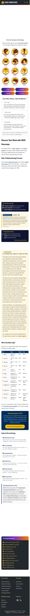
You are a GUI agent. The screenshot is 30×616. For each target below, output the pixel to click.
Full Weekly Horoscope (10, 547)
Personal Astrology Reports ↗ (15, 426)
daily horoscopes (13, 162)
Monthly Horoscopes (6, 586)
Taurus (5, 358)
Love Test (18, 586)
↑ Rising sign (7, 122)
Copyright (7, 611)
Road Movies (19, 588)
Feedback (3, 606)
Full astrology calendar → (21, 240)
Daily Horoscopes (5, 581)
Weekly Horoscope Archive (11, 560)
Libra (4, 377)
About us (3, 600)
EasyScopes (18, 581)
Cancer (5, 366)
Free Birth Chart (8, 549)
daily (14, 148)
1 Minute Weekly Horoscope (11, 544)
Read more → (6, 226)
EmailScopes (4, 602)
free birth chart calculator (10, 406)
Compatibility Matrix (9, 558)
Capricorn (6, 390)
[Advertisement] (15, 21)
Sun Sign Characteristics (10, 556)
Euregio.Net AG (13, 611)
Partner (22, 93)
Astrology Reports (9, 565)
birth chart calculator (8, 134)
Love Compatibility (9, 551)
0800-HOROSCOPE (11, 2)
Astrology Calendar (9, 563)
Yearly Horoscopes (5, 588)
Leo (4, 370)
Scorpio (5, 381)
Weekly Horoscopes (5, 584)
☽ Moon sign (7, 112)
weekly (17, 148)
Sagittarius (6, 385)
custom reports (22, 336)
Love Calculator (19, 584)
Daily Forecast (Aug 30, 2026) (11, 542)
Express (8, 93)
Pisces (5, 398)
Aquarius (6, 394)
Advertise (3, 604)
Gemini (5, 362)
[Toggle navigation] (25, 2)
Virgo (5, 373)
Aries (4, 354)
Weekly (22, 89)
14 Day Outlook (4, 590)
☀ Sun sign (6, 102)
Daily (8, 89)
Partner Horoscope (9, 553)
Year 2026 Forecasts (9, 567)
